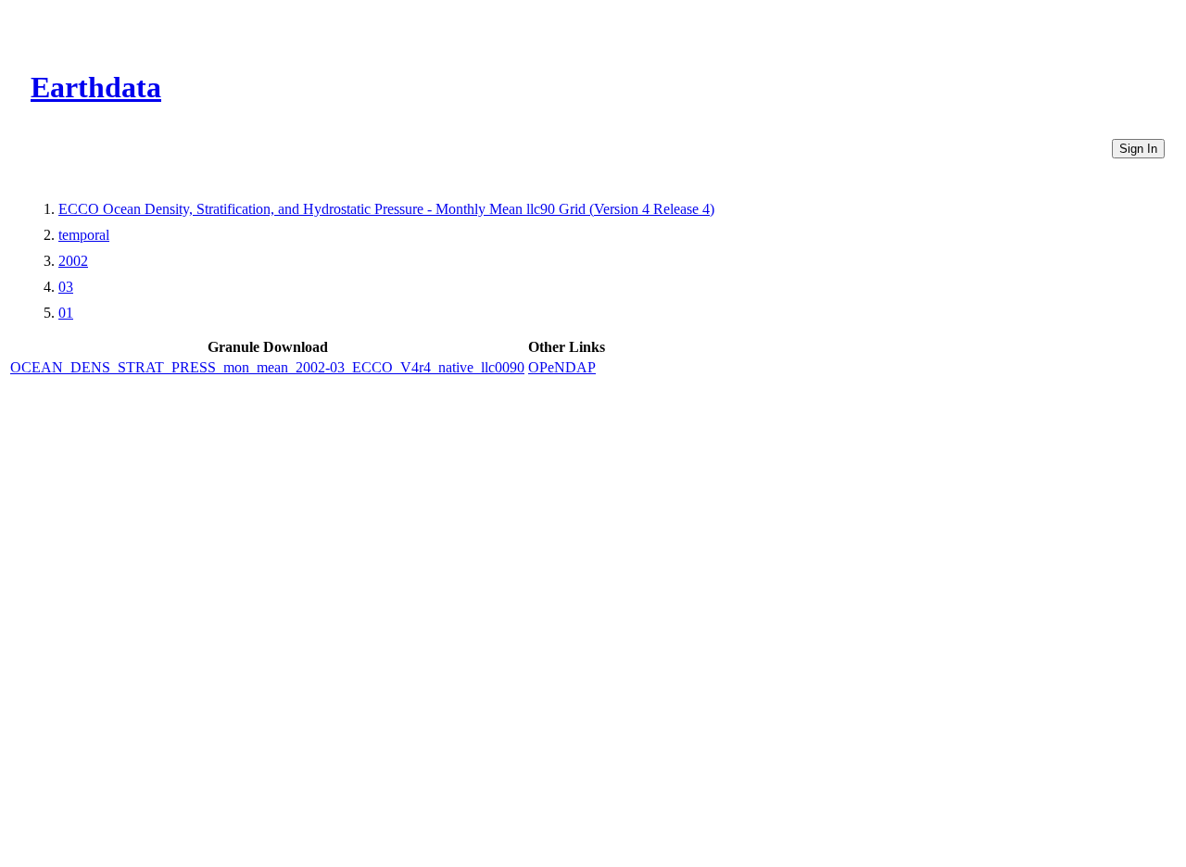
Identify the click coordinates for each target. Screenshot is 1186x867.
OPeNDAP (562, 367)
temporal (83, 235)
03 (65, 287)
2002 (73, 261)
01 (65, 312)
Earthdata (96, 87)
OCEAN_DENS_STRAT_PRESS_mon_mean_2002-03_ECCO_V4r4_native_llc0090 (267, 367)
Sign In (1138, 149)
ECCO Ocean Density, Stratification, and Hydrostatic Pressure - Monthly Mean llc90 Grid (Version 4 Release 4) (386, 209)
